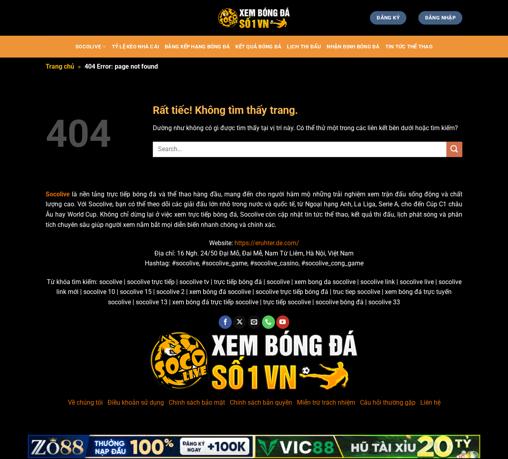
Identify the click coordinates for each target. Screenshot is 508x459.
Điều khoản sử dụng (136, 402)
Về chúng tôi (85, 402)
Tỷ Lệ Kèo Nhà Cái (135, 47)
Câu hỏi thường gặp (388, 402)
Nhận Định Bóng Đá (353, 47)
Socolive (88, 47)
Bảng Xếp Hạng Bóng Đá (197, 47)
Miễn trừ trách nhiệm (326, 402)
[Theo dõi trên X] (239, 322)
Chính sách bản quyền (261, 402)
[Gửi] (454, 149)
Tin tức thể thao (409, 47)
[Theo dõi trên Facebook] (225, 322)
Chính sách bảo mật (197, 402)
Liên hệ (430, 402)
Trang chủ (60, 66)
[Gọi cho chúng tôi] (268, 322)
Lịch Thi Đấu (304, 47)
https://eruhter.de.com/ (267, 243)
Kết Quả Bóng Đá (258, 47)
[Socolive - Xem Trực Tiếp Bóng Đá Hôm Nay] (254, 18)
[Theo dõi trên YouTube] (282, 322)
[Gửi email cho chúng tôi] (254, 322)
